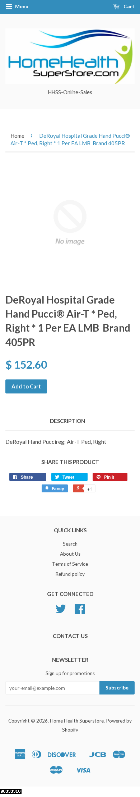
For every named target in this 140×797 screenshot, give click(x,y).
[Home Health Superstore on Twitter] (60, 611)
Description (67, 421)
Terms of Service (70, 564)
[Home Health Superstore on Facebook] (79, 611)
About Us (70, 554)
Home (17, 135)
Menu (21, 6)
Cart (128, 6)
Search (70, 544)
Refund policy (70, 574)
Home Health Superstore (77, 721)
